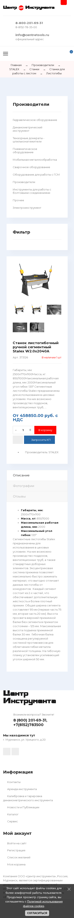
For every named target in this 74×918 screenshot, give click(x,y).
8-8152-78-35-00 (26, 27)
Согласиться (37, 913)
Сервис (12, 821)
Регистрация (16, 850)
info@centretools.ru (32, 35)
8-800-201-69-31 (29, 23)
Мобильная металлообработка (35, 159)
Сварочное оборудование (31, 167)
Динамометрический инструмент (27, 129)
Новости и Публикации (23, 807)
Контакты (14, 782)
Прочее (18, 200)
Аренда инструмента (22, 789)
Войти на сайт (17, 843)
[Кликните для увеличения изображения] (37, 281)
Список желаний (18, 857)
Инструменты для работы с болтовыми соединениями (32, 191)
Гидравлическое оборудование (35, 120)
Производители (24, 182)
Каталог (12, 814)
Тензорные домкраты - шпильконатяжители (28, 139)
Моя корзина (16, 864)
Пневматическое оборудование (25, 150)
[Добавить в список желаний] (18, 440)
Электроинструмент (27, 207)
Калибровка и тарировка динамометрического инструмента (28, 798)
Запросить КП (41, 439)
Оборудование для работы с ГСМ (36, 174)
